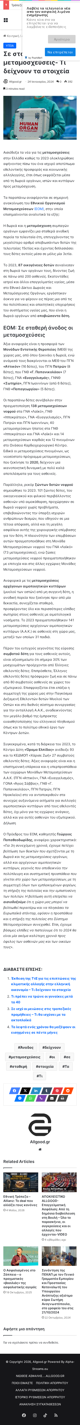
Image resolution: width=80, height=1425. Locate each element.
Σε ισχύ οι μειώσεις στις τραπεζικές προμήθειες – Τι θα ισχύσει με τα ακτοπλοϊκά (41, 1014)
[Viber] (40, 1098)
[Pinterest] (56, 1090)
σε (68, 1057)
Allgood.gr (15, 81)
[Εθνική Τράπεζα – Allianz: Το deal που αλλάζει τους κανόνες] (20, 1182)
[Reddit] (66, 1090)
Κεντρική (12, 36)
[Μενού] (5, 21)
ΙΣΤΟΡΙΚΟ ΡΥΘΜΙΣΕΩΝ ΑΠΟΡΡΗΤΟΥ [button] (40, 1397)
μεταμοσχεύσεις (25, 1057)
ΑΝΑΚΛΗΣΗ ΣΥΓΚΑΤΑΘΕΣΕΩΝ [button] (40, 1404)
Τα (67, 1066)
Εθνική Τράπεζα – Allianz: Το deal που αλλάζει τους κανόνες (20, 1201)
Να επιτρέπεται (60, 47)
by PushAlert (35, 52)
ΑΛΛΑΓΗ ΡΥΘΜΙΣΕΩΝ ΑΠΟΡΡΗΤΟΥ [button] (40, 1390)
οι (53, 1057)
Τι (40, 1076)
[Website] (40, 1149)
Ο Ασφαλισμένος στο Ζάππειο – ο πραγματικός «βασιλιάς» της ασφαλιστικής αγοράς (20, 1278)
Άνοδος (27, 1047)
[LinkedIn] (34, 1090)
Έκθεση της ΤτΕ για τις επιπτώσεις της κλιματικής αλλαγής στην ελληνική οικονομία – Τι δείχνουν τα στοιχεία (43, 984)
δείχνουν (53, 1047)
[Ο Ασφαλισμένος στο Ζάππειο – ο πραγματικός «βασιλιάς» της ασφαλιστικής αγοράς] (20, 1256)
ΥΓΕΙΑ (10, 45)
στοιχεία (46, 1066)
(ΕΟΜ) (38, 209)
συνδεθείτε (50, 1342)
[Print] (61, 1098)
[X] (24, 1090)
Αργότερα (65, 37)
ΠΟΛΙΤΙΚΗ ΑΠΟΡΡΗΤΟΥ (52, 1383)
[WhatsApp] (29, 1098)
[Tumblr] (45, 1090)
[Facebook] (13, 1090)
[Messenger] (18, 1098)
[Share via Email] (50, 1098)
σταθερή (19, 1066)
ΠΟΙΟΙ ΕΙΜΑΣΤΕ (22, 1383)
